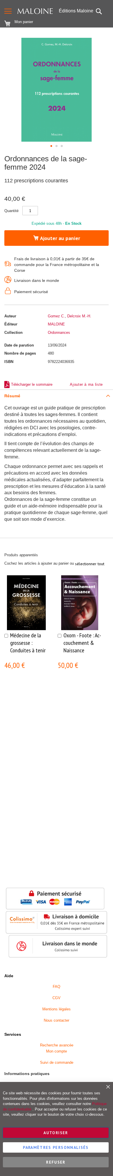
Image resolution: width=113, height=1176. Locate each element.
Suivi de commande (56, 1062)
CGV (56, 998)
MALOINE (56, 324)
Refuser (55, 1162)
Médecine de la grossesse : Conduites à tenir (27, 643)
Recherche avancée (56, 1045)
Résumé (12, 396)
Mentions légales (56, 1009)
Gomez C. (56, 316)
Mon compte (56, 1051)
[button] (51, 146)
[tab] (56, 395)
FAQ (56, 986)
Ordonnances (59, 332)
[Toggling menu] (8, 11)
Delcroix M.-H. (79, 316)
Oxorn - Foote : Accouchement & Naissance (82, 643)
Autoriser (55, 1132)
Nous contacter (56, 1020)
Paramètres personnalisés (55, 1147)
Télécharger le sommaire (31, 384)
